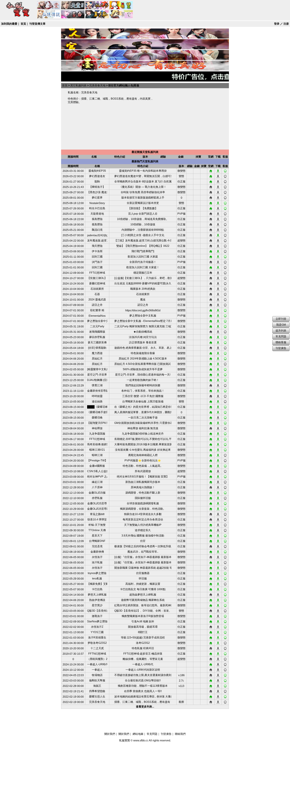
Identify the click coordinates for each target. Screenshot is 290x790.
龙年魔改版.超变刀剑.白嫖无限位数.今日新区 (97, 240)
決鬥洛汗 (97, 262)
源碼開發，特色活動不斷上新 (142, 492)
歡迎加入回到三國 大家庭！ (142, 267)
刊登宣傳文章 (37, 23)
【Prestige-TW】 (97, 460)
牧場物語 (97, 675)
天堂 (49, 5)
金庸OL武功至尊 (97, 503)
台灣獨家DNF (97, 541)
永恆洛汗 (97, 557)
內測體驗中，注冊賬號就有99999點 (143, 229)
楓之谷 (97, 5)
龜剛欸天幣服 (97, 680)
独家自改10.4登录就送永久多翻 (142, 514)
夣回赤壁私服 (97, 337)
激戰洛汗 (97, 616)
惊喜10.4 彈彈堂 (97, 519)
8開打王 (143, 632)
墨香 (73, 14)
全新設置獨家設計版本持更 (143, 203)
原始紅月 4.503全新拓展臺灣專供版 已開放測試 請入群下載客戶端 (142, 363)
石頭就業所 (97, 288)
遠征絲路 (97, 401)
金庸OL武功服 (97, 492)
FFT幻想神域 (97, 272)
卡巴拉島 (97, 589)
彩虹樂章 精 (97, 310)
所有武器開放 (143, 471)
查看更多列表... (145, 706)
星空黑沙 (97, 605)
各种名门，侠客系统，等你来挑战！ (142, 390)
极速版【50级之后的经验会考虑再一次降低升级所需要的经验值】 (142, 546)
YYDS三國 (97, 632)
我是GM (281, 324)
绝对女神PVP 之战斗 (97, 476)
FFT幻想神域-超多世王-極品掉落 (142, 653)
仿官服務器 (143, 573)
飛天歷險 (97, 245)
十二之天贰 (97, 648)
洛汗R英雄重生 (97, 637)
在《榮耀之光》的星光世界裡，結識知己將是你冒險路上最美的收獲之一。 (142, 406)
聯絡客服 (281, 342)
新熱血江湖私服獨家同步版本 (142, 482)
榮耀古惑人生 (97, 696)
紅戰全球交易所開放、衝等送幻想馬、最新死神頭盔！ (142, 605)
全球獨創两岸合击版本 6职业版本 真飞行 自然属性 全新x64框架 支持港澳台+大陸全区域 (142, 181)
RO (49, 14)
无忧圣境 (97, 546)
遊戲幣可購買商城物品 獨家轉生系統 (143, 600)
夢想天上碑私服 (97, 594)
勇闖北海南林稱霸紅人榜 (143, 455)
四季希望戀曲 (97, 691)
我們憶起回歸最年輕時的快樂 (142, 385)
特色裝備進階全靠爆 (143, 353)
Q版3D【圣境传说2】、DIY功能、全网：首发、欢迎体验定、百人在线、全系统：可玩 (142, 610)
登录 (276, 23)
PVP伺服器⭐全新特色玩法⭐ (143, 460)
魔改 (143, 299)
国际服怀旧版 (143, 498)
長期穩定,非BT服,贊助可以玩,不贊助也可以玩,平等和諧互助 (142, 439)
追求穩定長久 (143, 530)
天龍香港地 (97, 213)
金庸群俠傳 (97, 551)
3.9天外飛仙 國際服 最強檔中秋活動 (143, 535)
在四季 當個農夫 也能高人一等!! (143, 691)
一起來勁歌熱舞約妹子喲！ (143, 380)
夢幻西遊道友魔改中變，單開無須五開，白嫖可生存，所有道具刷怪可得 (142, 176)
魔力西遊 (97, 353)
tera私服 (97, 578)
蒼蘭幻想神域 (97, 283)
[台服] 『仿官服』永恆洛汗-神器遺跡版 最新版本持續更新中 (142, 557)
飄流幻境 (97, 229)
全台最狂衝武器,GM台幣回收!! (143, 680)
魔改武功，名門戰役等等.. (142, 551)
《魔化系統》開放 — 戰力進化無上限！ (142, 186)
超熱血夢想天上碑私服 (142, 594)
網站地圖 (138, 733)
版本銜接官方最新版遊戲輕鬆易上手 (142, 197)
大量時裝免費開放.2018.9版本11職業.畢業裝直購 (142, 444)
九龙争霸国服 (97, 433)
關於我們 (109, 733)
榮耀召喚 (97, 417)
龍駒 (97, 181)
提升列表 (281, 330)
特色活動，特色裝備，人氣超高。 (143, 465)
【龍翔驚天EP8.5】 (97, 422)
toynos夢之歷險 (97, 573)
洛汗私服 (97, 562)
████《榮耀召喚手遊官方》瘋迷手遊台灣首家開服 (97, 406)
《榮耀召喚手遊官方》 (97, 412)
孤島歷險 (97, 219)
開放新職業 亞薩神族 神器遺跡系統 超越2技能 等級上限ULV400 (142, 567)
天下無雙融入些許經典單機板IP (142, 524)
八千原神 (97, 487)
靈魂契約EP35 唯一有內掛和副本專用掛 (143, 170)
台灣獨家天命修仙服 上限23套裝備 (142, 401)
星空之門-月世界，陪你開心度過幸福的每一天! (142, 374)
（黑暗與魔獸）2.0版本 (97, 659)
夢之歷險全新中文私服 (142, 315)
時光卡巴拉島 (97, 208)
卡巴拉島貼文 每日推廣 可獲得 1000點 (143, 589)
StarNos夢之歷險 (97, 621)
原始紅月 (97, 358)
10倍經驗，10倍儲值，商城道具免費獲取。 (143, 219)
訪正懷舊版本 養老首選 (143, 342)
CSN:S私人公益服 (97, 471)
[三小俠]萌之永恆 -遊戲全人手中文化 (142, 235)
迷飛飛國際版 (97, 331)
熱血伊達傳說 (97, 600)
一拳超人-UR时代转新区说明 (143, 669)
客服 (225, 171)
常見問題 (152, 733)
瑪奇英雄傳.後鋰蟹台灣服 (97, 444)
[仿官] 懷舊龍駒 (97, 347)
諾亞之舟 (97, 304)
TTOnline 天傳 (97, 530)
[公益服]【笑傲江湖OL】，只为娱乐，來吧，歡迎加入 (142, 278)
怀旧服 (143, 578)
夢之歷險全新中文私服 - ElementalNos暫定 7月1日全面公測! (142, 321)
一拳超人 (97, 669)
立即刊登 (281, 318)
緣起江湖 (97, 482)
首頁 (23, 23)
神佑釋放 (97, 428)
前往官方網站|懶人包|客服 (123, 85)
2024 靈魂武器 (97, 299)
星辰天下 (97, 535)
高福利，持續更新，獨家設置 (142, 583)
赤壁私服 (97, 498)
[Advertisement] (191, 119)
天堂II (73, 5)
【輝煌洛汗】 (97, 186)
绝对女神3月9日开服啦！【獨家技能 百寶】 (143, 476)
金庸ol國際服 (97, 465)
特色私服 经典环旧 (143, 648)
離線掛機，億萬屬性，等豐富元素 (143, 659)
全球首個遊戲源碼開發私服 (143, 503)
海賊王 (97, 685)
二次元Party (97, 326)
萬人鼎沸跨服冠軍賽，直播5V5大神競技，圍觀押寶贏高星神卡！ (142, 412)
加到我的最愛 (9, 23)
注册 (286, 23)
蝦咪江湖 (97, 455)
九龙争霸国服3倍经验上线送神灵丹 (143, 433)
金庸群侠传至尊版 (97, 390)
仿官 (143, 541)
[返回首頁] (18, 17)
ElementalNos (97, 315)
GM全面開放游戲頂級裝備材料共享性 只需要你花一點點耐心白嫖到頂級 (142, 422)
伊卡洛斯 (97, 251)
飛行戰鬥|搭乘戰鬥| (142, 251)
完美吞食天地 (97, 85)
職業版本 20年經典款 (142, 288)
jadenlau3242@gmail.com (97, 235)
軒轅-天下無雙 (97, 524)
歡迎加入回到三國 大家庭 (143, 256)
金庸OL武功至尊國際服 (97, 508)
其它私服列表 (78, 85)
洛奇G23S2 (143, 642)
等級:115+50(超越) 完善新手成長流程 (143, 637)
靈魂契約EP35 (97, 170)
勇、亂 (97, 14)
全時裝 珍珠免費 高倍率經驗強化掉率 (143, 192)
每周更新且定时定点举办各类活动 (143, 519)
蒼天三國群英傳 (97, 342)
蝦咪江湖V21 (97, 449)
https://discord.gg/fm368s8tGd (142, 310)
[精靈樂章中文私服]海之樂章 (97, 369)
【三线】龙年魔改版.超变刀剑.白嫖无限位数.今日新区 (142, 240)
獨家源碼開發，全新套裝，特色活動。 (143, 508)
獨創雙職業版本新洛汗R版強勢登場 (143, 616)
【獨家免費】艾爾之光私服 (97, 583)
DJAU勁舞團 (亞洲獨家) (97, 380)
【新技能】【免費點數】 (143, 208)
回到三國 (97, 256)
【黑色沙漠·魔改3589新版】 (97, 192)
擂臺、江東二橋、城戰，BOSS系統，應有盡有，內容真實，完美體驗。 (142, 701)
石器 (97, 294)
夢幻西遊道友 (97, 176)
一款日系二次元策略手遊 (143, 417)
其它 (121, 14)
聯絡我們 (180, 733)
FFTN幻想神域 (97, 653)
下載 (218, 171)
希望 (121, 5)
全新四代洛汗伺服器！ (142, 262)
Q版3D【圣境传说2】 (97, 610)
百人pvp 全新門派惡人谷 (142, 213)
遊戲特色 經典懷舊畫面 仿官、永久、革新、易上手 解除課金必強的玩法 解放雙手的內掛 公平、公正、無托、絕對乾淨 (142, 347)
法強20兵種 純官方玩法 (143, 337)
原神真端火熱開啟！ (143, 487)
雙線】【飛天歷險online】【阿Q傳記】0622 (142, 245)
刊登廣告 (166, 733)
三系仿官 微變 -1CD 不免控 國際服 (142, 396)
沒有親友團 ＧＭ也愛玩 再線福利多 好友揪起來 (143, 449)
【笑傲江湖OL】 (97, 278)
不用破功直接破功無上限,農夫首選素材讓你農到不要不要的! (142, 675)
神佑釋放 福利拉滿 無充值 (142, 428)
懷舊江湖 (97, 385)
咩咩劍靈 (97, 396)
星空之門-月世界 (97, 374)
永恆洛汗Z (97, 626)
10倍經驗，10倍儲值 (142, 224)
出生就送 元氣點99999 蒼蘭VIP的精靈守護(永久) (142, 283)
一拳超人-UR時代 (97, 664)
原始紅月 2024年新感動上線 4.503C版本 (143, 358)
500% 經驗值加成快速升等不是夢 (143, 369)
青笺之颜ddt (97, 514)
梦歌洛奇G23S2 (97, 642)
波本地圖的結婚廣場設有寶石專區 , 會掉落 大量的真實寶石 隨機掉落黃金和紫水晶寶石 (142, 696)
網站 (210, 171)
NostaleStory (97, 203)
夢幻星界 (97, 197)
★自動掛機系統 (142, 331)
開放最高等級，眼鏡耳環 (143, 626)
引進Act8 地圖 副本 (142, 621)
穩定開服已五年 (142, 272)
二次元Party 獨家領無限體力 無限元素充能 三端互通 (142, 326)
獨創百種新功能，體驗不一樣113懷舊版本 (143, 685)
